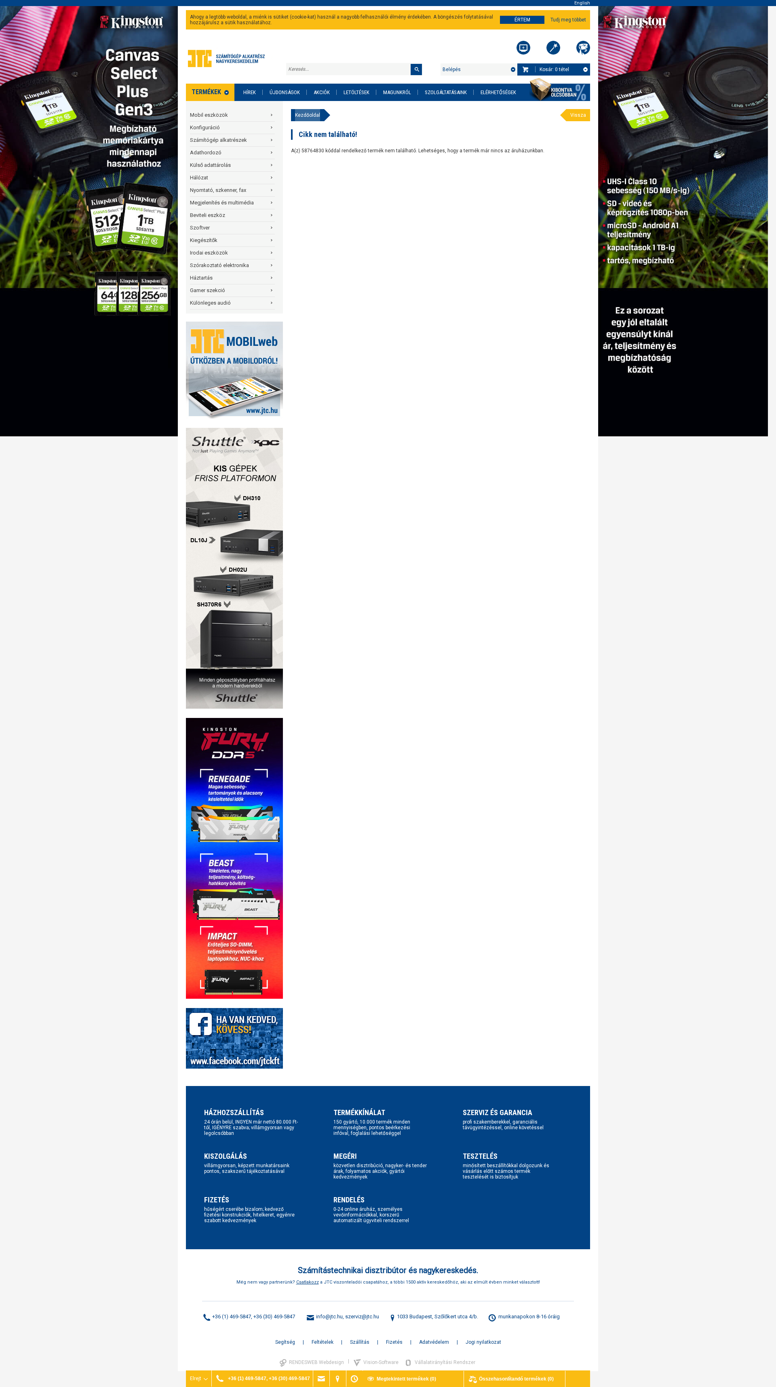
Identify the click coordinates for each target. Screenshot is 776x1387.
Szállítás (359, 1342)
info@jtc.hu (329, 1316)
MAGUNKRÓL (397, 92)
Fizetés (394, 1342)
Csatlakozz (307, 1282)
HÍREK (249, 92)
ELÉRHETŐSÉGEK (498, 92)
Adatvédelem (434, 1342)
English (582, 3)
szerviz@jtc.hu (362, 1316)
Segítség (285, 1342)
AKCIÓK (322, 92)
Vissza (578, 115)
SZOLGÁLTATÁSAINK (446, 92)
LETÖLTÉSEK (356, 92)
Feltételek (322, 1342)
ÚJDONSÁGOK (285, 92)
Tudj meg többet (568, 20)
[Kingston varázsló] (583, 48)
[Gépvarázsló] (553, 48)
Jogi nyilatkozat (483, 1342)
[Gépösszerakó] (523, 48)
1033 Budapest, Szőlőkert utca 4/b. (437, 1316)
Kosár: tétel (554, 69)
